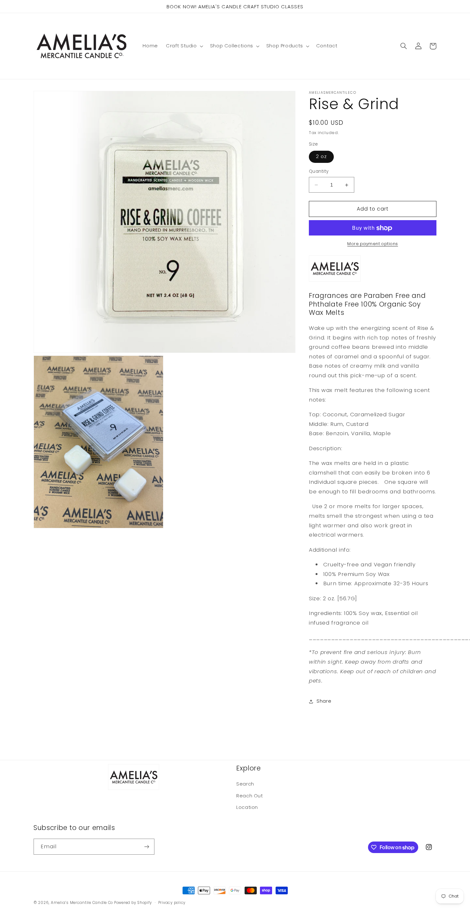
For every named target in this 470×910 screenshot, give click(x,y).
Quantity (318, 172)
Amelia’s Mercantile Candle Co (82, 902)
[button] (184, 46)
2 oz (321, 157)
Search (245, 784)
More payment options (372, 244)
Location (247, 807)
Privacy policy (171, 902)
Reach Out (249, 796)
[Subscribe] (146, 846)
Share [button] (324, 701)
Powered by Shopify (133, 902)
